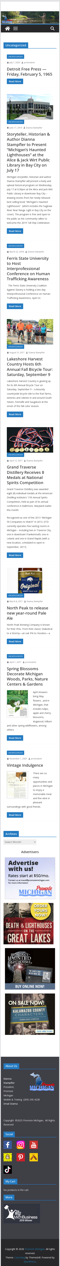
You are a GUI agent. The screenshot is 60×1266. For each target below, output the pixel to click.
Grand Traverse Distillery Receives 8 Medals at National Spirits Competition (25, 474)
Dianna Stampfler (34, 127)
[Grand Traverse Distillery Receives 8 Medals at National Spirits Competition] (30, 440)
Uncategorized (15, 56)
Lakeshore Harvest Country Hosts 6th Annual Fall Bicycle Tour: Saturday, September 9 (30, 366)
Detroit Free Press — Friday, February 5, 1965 (29, 71)
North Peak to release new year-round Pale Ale (27, 613)
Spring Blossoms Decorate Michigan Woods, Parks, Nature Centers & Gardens (27, 676)
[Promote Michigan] (30, 13)
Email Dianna (11, 1103)
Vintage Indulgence (25, 765)
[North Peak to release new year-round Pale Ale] (30, 580)
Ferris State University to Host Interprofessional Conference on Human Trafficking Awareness (28, 268)
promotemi (29, 62)
